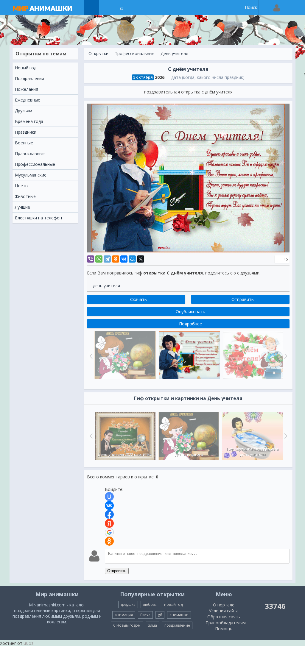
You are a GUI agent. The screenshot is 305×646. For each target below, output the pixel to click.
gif (160, 614)
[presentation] (90, 436)
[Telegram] (107, 259)
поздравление (177, 625)
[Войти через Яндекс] (109, 523)
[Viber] (90, 259)
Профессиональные (134, 53)
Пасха (145, 614)
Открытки (98, 53)
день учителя (106, 285)
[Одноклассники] (115, 259)
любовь (150, 604)
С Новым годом (127, 625)
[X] (140, 259)
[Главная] (48, 7)
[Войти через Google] (109, 532)
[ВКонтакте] (123, 259)
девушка (128, 604)
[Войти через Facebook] (109, 514)
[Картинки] (106, 7)
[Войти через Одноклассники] (109, 541)
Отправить (116, 571)
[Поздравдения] (136, 7)
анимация (124, 614)
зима (152, 625)
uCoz (28, 643)
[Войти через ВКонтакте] (109, 505)
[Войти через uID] (109, 496)
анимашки (179, 614)
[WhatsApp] (98, 259)
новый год (173, 604)
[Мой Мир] (132, 259)
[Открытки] (91, 7)
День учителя (174, 53)
